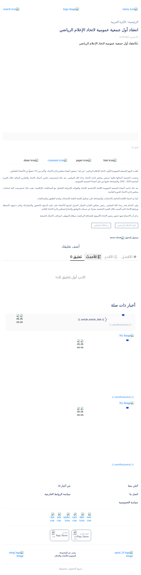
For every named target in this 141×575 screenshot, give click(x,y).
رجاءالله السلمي (101, 225)
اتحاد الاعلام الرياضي (126, 225)
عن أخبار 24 (64, 486)
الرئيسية (133, 21)
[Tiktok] (59, 516)
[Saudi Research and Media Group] (16, 554)
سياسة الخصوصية (128, 502)
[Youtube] (67, 516)
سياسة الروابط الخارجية (57, 494)
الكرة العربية (118, 21)
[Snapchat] (52, 516)
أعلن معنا (133, 486)
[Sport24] (120, 554)
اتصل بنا (133, 494)
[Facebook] (89, 516)
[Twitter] (81, 516)
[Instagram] (74, 516)
